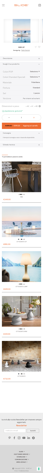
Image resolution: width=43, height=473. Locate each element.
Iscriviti (33, 431)
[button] (21, 58)
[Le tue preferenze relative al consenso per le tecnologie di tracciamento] (39, 469)
